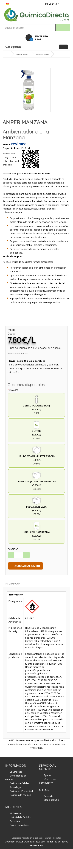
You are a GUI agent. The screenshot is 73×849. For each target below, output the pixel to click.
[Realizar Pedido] (67, 3)
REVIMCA (19, 144)
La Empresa (16, 771)
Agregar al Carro (26, 566)
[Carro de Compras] (63, 3)
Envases (13, 390)
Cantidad (13, 549)
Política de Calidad (20, 783)
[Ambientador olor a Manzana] (28, 90)
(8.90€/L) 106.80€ (36, 485)
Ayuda (47, 775)
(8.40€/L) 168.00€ (36, 511)
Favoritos (15, 821)
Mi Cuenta (15, 813)
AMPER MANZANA (42, 54)
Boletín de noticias (20, 825)
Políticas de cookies (20, 794)
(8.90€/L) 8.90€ (36, 409)
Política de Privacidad (21, 791)
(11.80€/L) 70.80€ (37, 460)
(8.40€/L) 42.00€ (36, 435)
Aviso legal (15, 787)
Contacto (48, 796)
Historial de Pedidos (21, 817)
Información (13, 583)
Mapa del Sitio (51, 799)
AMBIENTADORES (22, 54)
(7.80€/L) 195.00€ (37, 536)
